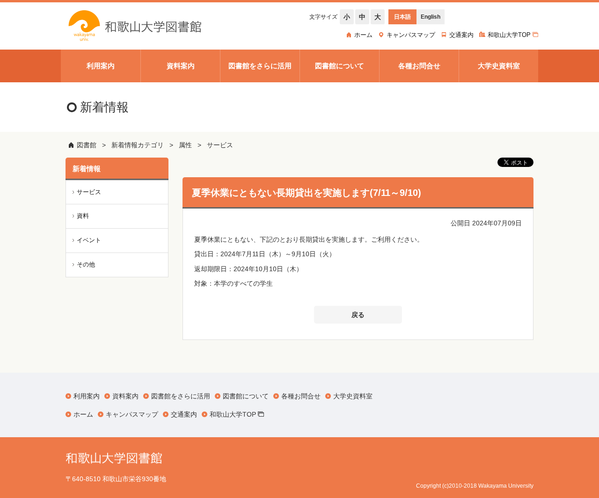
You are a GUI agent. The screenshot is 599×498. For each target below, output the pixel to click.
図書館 (86, 145)
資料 (83, 215)
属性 (185, 145)
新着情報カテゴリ (137, 145)
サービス (220, 145)
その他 (86, 264)
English (430, 17)
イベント (89, 240)
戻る (358, 314)
